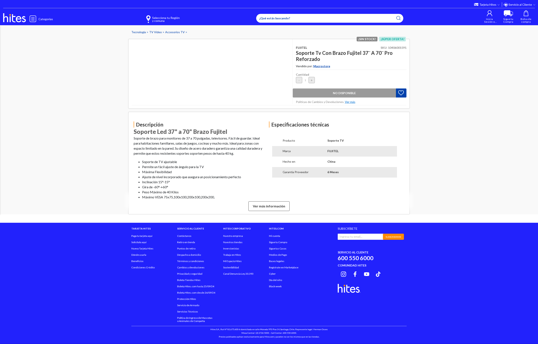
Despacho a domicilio (189, 254)
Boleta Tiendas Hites (188, 280)
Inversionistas (231, 248)
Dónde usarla (138, 254)
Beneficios (137, 261)
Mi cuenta (274, 235)
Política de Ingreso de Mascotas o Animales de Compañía (194, 319)
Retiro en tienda (186, 242)
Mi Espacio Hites (232, 261)
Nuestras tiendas (233, 242)
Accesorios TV (175, 32)
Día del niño (275, 280)
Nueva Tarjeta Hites (142, 248)
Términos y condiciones (190, 261)
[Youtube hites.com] (366, 273)
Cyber (272, 273)
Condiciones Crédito (143, 267)
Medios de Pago (278, 254)
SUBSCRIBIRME (393, 237)
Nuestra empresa (233, 235)
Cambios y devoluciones (190, 267)
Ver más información (269, 206)
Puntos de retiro (186, 248)
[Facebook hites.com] (355, 273)
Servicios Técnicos (187, 311)
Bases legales (276, 261)
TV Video (155, 32)
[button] (489, 16)
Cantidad (302, 74)
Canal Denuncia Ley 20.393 (238, 273)
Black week (275, 286)
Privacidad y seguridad (189, 273)
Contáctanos (184, 235)
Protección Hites (186, 299)
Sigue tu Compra (278, 242)
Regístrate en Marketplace (283, 267)
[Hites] (14, 17)
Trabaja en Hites (232, 254)
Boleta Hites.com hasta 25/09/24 (195, 286)
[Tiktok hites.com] (378, 273)
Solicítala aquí (138, 242)
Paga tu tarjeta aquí (141, 235)
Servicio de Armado (188, 305)
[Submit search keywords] (398, 18)
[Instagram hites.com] (343, 273)
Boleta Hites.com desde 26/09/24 (196, 292)
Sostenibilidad (231, 267)
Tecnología (138, 32)
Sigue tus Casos (277, 248)
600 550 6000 (355, 257)
